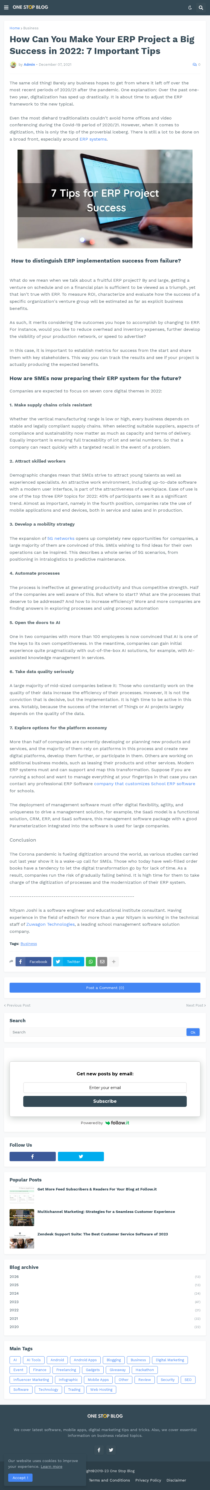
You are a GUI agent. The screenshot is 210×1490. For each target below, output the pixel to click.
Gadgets (93, 1370)
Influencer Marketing (31, 1380)
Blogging (114, 1360)
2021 (105, 1318)
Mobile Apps (98, 1380)
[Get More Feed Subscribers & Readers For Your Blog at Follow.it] (22, 1195)
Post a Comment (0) (105, 987)
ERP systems (93, 139)
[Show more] (114, 961)
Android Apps (85, 1360)
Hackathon (145, 1370)
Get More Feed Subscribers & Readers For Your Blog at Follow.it (97, 1189)
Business (31, 28)
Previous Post (18, 1005)
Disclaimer (176, 1480)
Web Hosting (101, 1390)
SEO (188, 1380)
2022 (105, 1310)
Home (15, 28)
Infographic (68, 1380)
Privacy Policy (148, 1480)
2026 (105, 1276)
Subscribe (105, 1101)
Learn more (51, 1466)
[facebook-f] (33, 1156)
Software (21, 1390)
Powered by (92, 1123)
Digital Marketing (170, 1360)
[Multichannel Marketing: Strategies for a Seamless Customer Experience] (22, 1217)
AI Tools (34, 1360)
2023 (105, 1302)
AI (15, 1360)
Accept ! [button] (20, 1477)
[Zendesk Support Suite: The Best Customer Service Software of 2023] (22, 1240)
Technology (48, 1390)
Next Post (194, 1005)
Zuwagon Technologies (50, 924)
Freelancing (66, 1370)
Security (168, 1380)
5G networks (60, 538)
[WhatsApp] (91, 961)
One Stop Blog (122, 1471)
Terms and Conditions (109, 1480)
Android (57, 1360)
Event (18, 1370)
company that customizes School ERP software (144, 783)
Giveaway (118, 1370)
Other (124, 1380)
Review (144, 1380)
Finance (39, 1370)
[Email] (102, 961)
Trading (74, 1390)
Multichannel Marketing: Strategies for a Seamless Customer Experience (106, 1211)
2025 (105, 1285)
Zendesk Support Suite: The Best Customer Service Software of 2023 (102, 1234)
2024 (105, 1293)
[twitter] (81, 1156)
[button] (6, 8)
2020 (105, 1326)
